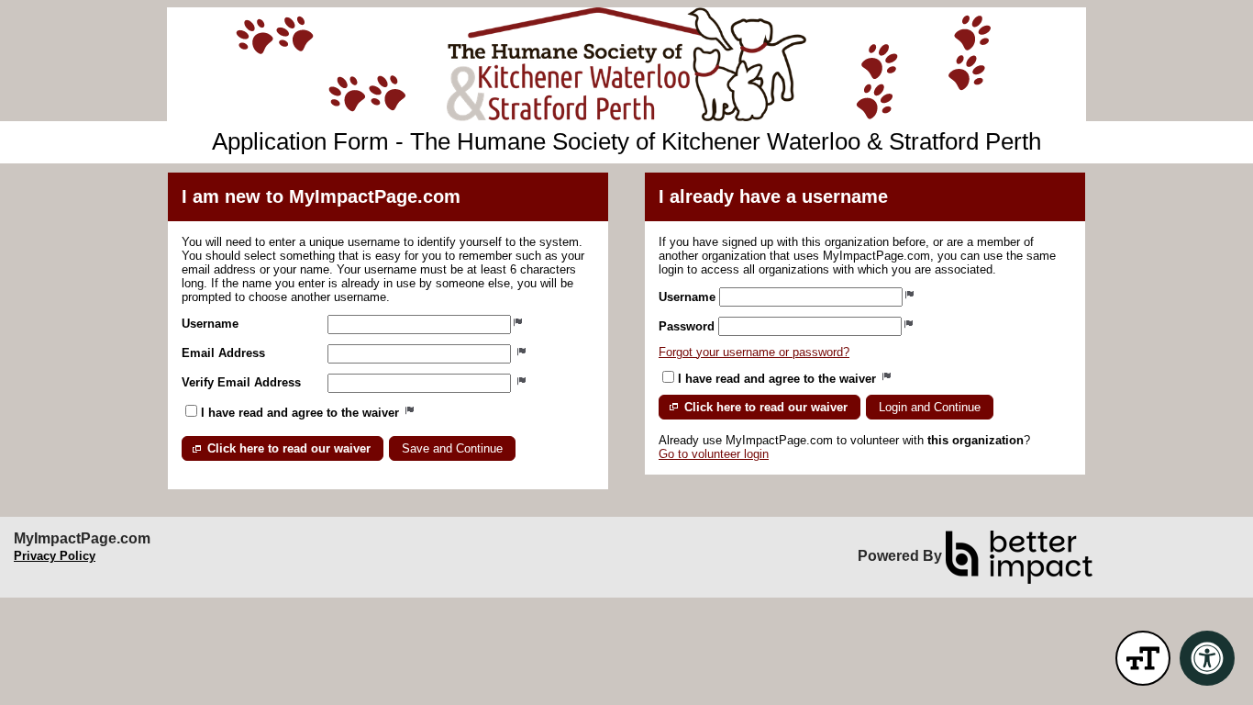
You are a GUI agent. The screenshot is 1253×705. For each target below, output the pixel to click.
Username (210, 323)
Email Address (223, 353)
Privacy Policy (54, 556)
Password (687, 326)
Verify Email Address (241, 382)
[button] (282, 448)
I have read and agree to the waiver (302, 413)
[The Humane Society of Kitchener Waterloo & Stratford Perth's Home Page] (626, 64)
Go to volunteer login (714, 454)
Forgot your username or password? (754, 352)
